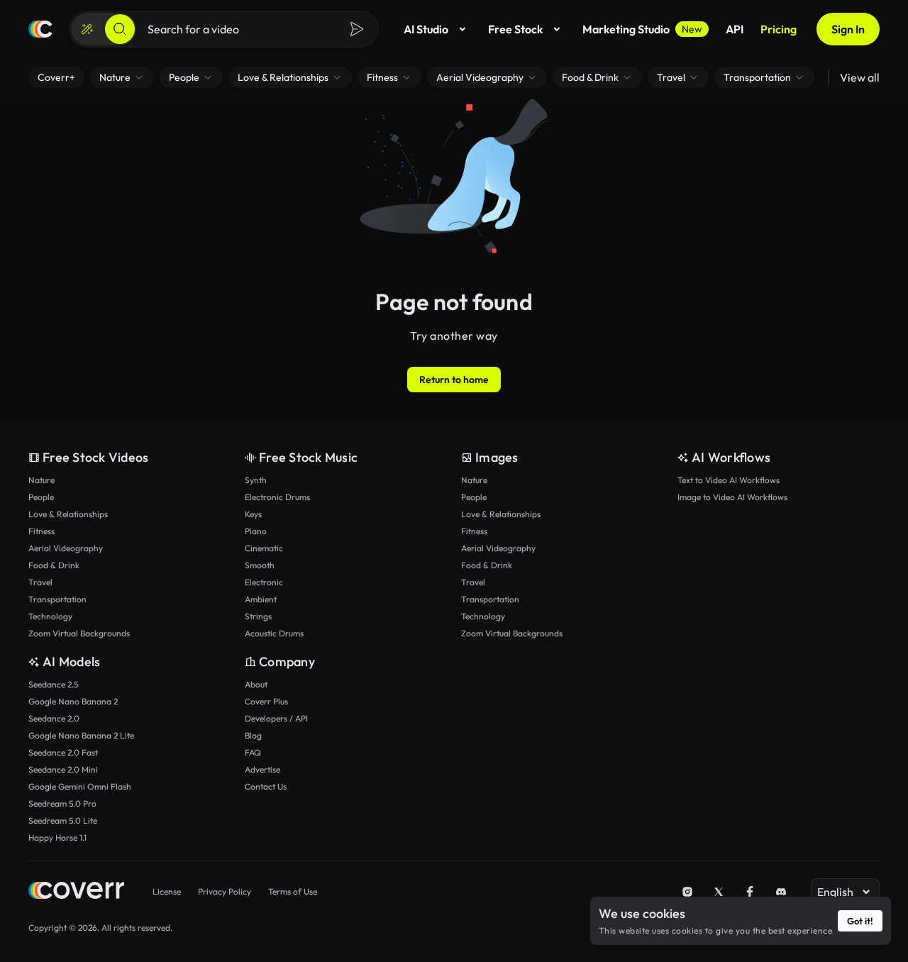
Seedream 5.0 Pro (62, 803)
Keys (253, 514)
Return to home (454, 379)
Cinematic (264, 548)
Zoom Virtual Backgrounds (79, 633)
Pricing (778, 29)
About (256, 684)
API (734, 29)
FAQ (253, 752)
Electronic (264, 582)
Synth (256, 480)
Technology (50, 616)
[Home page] (40, 29)
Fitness (41, 531)
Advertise (262, 769)
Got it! (860, 921)
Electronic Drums (277, 497)
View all (860, 77)
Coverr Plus (266, 701)
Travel (40, 582)
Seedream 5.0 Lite (62, 820)
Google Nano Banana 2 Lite (81, 735)
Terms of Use (292, 891)
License (167, 891)
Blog (253, 735)
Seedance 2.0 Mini (63, 769)
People (41, 497)
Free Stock (515, 29)
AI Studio (426, 29)
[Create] (87, 29)
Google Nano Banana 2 (73, 701)
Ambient (261, 599)
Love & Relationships (68, 514)
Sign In (848, 29)
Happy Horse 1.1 (57, 837)
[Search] (120, 29)
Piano (256, 531)
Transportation (57, 599)
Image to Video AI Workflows (732, 497)
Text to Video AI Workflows (728, 480)
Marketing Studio (642, 29)
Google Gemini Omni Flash (79, 786)
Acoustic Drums (274, 633)
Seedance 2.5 (53, 684)
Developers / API (276, 718)
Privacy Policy (224, 891)
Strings (258, 616)
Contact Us (266, 786)
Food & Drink (53, 565)
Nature (41, 480)
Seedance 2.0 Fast (63, 752)
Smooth (260, 565)
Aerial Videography (65, 548)
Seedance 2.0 (53, 718)
